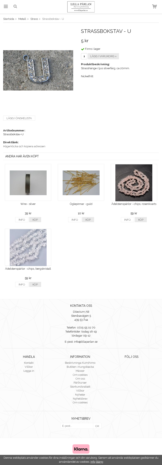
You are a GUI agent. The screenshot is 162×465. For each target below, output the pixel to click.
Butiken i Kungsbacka (80, 366)
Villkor (29, 366)
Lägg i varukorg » (103, 56)
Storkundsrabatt (80, 386)
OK (97, 426)
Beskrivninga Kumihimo (80, 362)
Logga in (28, 370)
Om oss (80, 378)
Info (22, 219)
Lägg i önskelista (19, 118)
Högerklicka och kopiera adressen (24, 146)
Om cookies (80, 374)
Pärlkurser (80, 382)
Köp (35, 219)
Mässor (80, 370)
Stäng (99, 461)
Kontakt (29, 362)
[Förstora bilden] (38, 70)
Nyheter (80, 394)
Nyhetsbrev (80, 398)
